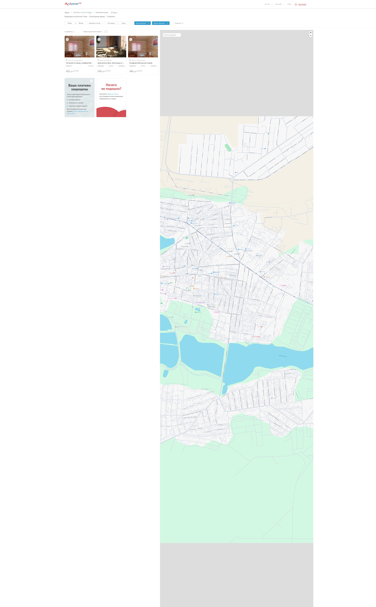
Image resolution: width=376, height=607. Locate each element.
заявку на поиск (112, 94)
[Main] (73, 4)
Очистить (178, 23)
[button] (310, 32)
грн (71, 71)
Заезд (70, 23)
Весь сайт (279, 4)
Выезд (81, 23)
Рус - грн (267, 4)
